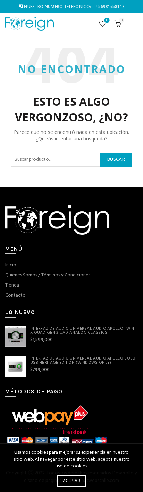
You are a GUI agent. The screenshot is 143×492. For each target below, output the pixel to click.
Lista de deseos (107, 20)
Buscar (116, 159)
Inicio (10, 265)
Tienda (12, 285)
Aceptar (71, 480)
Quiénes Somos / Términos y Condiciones (47, 275)
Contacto (15, 295)
